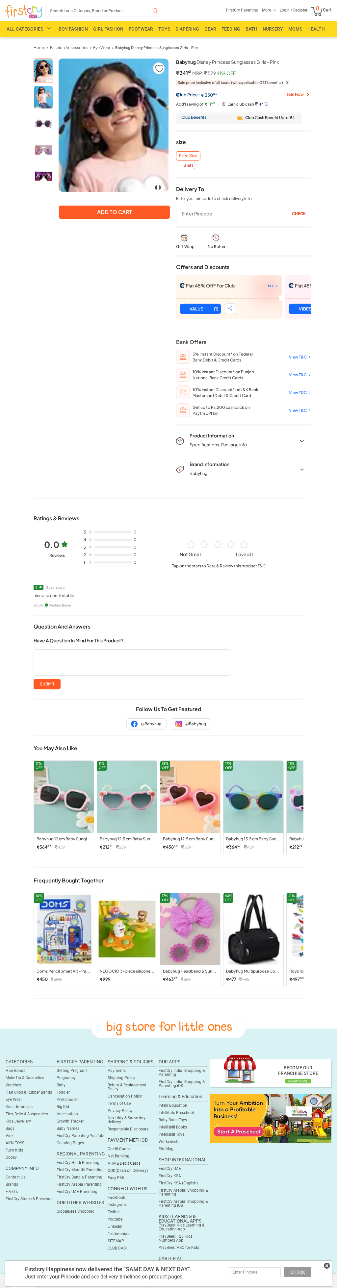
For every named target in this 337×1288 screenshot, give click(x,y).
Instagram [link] (117, 1204)
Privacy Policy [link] (120, 1110)
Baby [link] (61, 1085)
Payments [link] (117, 1070)
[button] (159, 68)
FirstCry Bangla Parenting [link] (79, 1177)
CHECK (297, 1272)
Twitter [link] (114, 1212)
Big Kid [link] (63, 1106)
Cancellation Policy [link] (125, 1096)
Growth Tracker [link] (70, 1121)
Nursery (273, 29)
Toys (164, 29)
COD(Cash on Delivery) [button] (128, 1171)
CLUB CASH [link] (118, 1248)
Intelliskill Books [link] (173, 1127)
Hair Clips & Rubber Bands (29, 1092)
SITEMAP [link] (116, 1241)
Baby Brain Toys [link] (173, 1120)
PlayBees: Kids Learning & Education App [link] (181, 1227)
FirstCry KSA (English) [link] (178, 1183)
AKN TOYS (15, 1143)
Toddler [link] (63, 1092)
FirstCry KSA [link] (170, 1176)
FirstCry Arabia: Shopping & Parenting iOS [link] (183, 1203)
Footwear (141, 29)
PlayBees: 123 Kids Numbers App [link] (176, 1238)
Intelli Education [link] (173, 1105)
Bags (10, 1128)
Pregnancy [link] (66, 1078)
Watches (13, 1085)
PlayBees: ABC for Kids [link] (179, 1247)
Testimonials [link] (119, 1233)
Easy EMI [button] (116, 1178)
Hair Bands (15, 1070)
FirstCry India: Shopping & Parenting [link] (182, 1072)
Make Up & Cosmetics (25, 1078)
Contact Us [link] (15, 1177)
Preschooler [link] (67, 1099)
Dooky (11, 1157)
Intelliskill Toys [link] (171, 1134)
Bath (251, 29)
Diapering (187, 29)
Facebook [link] (116, 1197)
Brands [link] (12, 1184)
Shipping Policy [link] (121, 1078)
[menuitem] (23, 12)
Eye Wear (14, 1099)
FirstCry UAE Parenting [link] (77, 1191)
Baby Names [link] (68, 1128)
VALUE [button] (196, 308)
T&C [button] (262, 565)
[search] (103, 10)
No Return (217, 246)
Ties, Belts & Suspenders (27, 1114)
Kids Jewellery (18, 1121)
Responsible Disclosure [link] (128, 1129)
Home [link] (39, 47)
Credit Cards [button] (119, 1149)
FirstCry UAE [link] (170, 1168)
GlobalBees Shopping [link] (75, 1211)
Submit (47, 683)
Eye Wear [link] (101, 47)
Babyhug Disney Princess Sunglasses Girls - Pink (156, 47)
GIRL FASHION (108, 29)
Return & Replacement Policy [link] (127, 1087)
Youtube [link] (115, 1219)
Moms (295, 29)
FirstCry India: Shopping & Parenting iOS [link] (182, 1083)
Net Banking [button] (118, 1156)
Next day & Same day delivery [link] (126, 1120)
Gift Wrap (185, 246)
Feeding (230, 29)
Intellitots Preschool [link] (176, 1112)
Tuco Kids (14, 1150)
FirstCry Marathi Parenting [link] (80, 1170)
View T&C (298, 357)
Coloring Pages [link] (70, 1143)
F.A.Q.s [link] (12, 1191)
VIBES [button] (305, 308)
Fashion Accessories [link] (69, 47)
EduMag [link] (166, 1149)
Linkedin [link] (115, 1226)
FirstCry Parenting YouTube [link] (81, 1135)
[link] (270, 1118)
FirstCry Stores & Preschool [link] (30, 1199)
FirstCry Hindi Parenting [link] (78, 1162)
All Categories (25, 29)
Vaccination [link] (67, 1114)
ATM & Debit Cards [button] (124, 1163)
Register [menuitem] (299, 10)
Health (316, 29)
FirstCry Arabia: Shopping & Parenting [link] (183, 1192)
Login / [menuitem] (286, 10)
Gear (210, 29)
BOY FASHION (73, 29)
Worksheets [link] (169, 1141)
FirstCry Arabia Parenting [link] (79, 1184)
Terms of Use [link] (119, 1103)
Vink (9, 1135)
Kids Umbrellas (19, 1106)
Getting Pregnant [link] (72, 1070)
